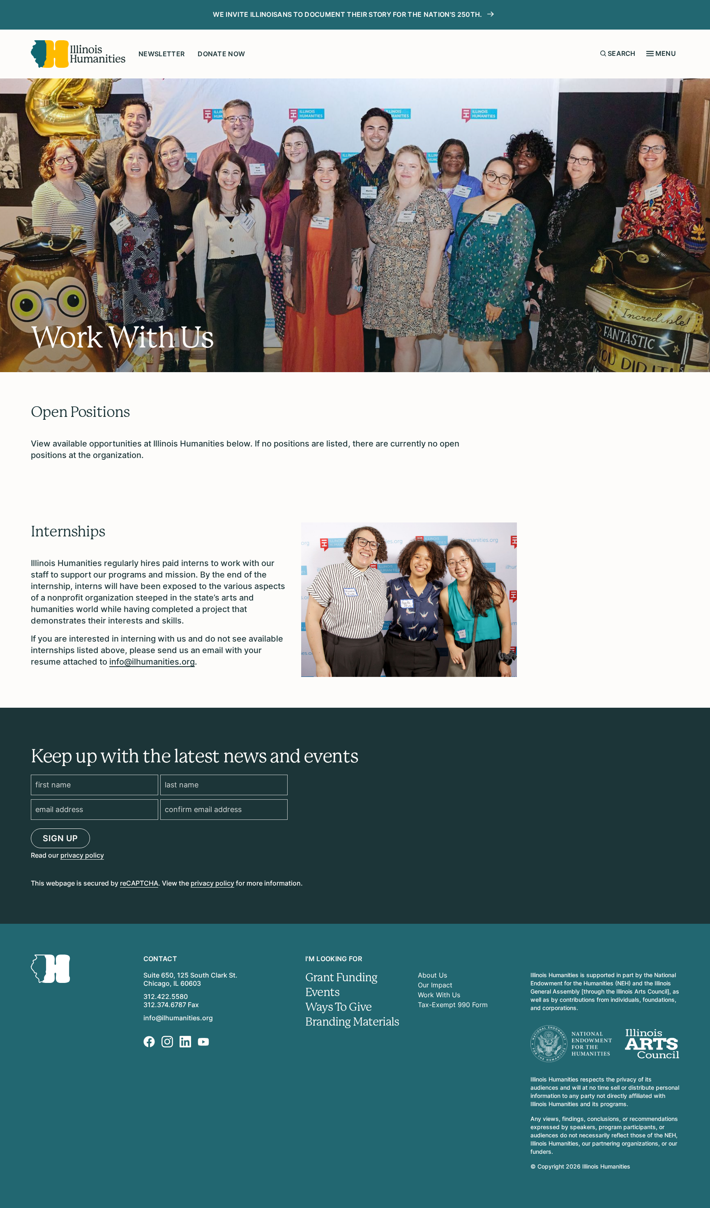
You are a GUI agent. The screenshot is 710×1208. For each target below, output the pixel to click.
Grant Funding (341, 977)
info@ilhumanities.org (152, 662)
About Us (432, 975)
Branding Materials (352, 1022)
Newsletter (161, 54)
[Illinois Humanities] (78, 54)
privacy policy (82, 855)
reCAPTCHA (139, 883)
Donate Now (221, 54)
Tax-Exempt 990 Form (453, 1005)
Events (322, 992)
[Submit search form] (603, 53)
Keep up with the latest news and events (194, 756)
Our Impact (435, 985)
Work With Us (439, 995)
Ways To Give (338, 1007)
